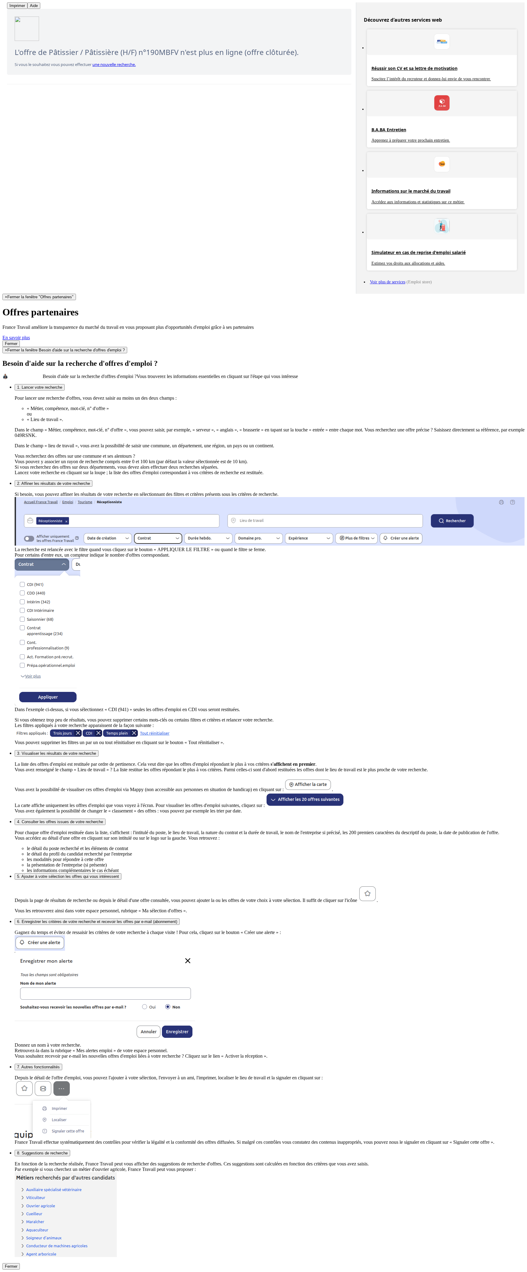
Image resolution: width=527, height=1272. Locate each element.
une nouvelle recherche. (114, 64)
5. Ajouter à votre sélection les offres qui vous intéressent (68, 876)
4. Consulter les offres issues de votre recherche (60, 822)
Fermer (11, 343)
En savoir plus (16, 337)
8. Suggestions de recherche (42, 1153)
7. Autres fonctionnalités (38, 1067)
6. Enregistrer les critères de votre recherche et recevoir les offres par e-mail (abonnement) (97, 921)
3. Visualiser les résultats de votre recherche (56, 753)
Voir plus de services (387, 282)
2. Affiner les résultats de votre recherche (53, 483)
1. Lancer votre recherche (39, 387)
